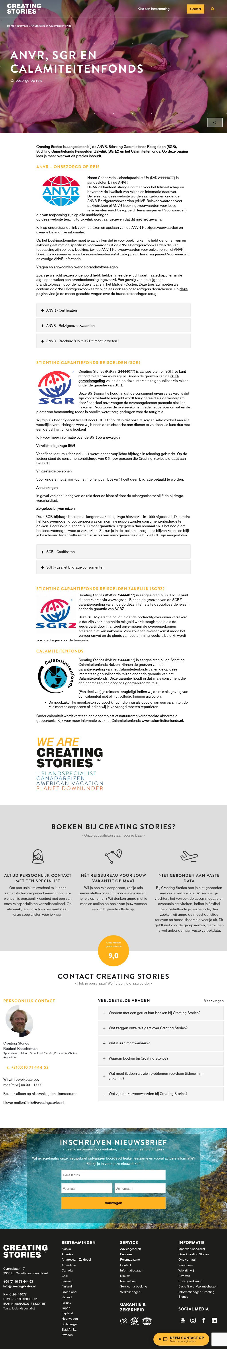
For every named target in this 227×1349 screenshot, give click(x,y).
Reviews (184, 1275)
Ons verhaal (187, 1259)
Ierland (66, 1302)
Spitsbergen (70, 1324)
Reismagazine (130, 1259)
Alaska (66, 1249)
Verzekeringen (130, 1292)
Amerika (67, 1254)
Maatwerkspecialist (191, 1249)
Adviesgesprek (130, 1249)
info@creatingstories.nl (45, 1102)
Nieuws (125, 1275)
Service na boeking (133, 1286)
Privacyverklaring (190, 1281)
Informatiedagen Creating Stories (196, 1294)
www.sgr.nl (112, 437)
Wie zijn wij (186, 1270)
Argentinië (69, 1265)
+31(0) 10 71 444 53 (18, 1281)
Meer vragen (214, 1001)
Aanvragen (113, 1203)
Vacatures (185, 1265)
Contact (195, 9)
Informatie (23, 25)
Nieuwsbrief (128, 1281)
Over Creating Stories (193, 1254)
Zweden (67, 1335)
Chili (65, 1275)
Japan (66, 1308)
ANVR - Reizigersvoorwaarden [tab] (70, 325)
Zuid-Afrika (69, 1329)
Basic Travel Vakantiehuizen (197, 1286)
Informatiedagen (131, 1270)
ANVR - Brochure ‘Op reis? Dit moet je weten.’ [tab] (82, 341)
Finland (67, 1286)
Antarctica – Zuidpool (76, 1259)
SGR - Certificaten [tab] (60, 551)
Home (10, 25)
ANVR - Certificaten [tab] (61, 310)
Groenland (69, 1292)
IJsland (67, 1297)
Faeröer (67, 1281)
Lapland (67, 1313)
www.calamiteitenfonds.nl (162, 720)
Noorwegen (70, 1318)
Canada (67, 1270)
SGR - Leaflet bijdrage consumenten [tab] (75, 567)
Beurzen (126, 1254)
